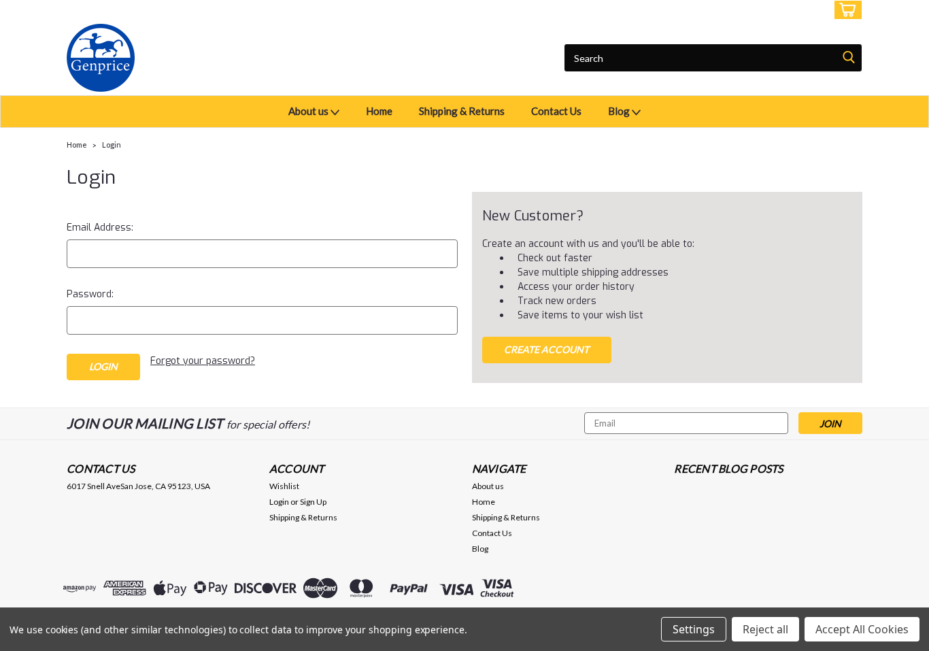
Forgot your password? (202, 360)
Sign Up (804, 10)
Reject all (765, 629)
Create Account (546, 349)
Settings (694, 629)
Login (761, 10)
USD (158, 10)
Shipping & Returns (462, 111)
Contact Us (556, 111)
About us (309, 111)
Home (379, 111)
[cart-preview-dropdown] (845, 10)
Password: (90, 294)
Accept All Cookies (862, 629)
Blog (620, 111)
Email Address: (100, 227)
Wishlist (284, 486)
